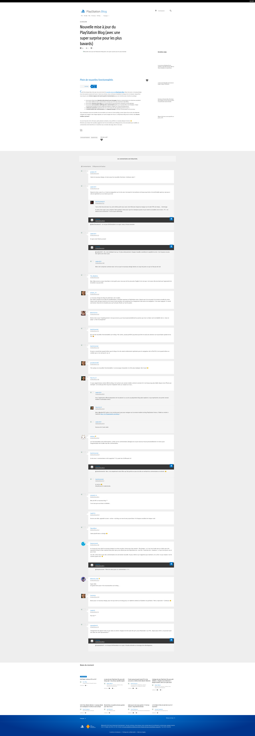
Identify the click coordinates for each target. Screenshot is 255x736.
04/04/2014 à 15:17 (99, 481)
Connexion (161, 11)
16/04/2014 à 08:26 (99, 642)
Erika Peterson (134, 683)
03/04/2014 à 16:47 (94, 314)
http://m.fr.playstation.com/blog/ (109, 414)
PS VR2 (85, 15)
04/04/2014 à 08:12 (94, 497)
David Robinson (134, 709)
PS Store (93, 15)
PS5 (82, 15)
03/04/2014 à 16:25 (94, 277)
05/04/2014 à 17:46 (94, 545)
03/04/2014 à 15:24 (94, 188)
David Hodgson (86, 709)
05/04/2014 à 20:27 (94, 580)
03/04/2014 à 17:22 (99, 203)
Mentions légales (141, 732)
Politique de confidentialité (129, 732)
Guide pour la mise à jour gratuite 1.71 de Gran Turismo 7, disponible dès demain (138, 705)
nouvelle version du (115, 92)
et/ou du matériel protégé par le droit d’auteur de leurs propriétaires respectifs (141, 727)
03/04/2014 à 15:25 (94, 235)
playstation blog (94, 137)
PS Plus (98, 15)
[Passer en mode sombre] (156, 11)
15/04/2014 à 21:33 (94, 627)
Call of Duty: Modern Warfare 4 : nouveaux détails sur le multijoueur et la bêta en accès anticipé (91, 705)
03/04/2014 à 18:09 (99, 394)
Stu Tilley (85, 681)
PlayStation (96, 11)
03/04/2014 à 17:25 (94, 364)
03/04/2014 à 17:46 (94, 379)
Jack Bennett (110, 709)
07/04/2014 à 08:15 (99, 566)
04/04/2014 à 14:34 (99, 409)
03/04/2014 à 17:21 (94, 331)
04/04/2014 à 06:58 (94, 454)
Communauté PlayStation (85, 137)
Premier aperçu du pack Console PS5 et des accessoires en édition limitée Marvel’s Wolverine (139, 680)
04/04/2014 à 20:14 (99, 423)
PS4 (89, 15)
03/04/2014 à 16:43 (94, 294)
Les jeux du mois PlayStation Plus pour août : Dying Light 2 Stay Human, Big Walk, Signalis (114, 680)
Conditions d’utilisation (115, 732)
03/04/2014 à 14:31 (94, 173)
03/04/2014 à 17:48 (99, 263)
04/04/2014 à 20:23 (94, 530)
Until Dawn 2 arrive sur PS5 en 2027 (88, 679)
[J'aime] (85, 685)
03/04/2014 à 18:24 (94, 438)
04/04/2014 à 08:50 (100, 468)
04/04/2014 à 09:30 (94, 515)
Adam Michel (110, 683)
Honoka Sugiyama (159, 709)
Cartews (86, 86)
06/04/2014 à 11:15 (94, 612)
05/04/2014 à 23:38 (94, 597)
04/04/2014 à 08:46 (100, 221)
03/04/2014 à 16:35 (99, 248)
